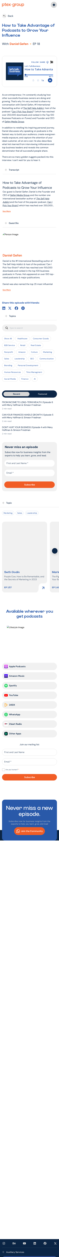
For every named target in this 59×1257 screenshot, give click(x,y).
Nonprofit (8, 352)
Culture (34, 352)
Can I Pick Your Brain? (22, 111)
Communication (47, 358)
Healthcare (22, 338)
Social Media (10, 379)
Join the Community (32, 831)
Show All (8, 338)
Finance (24, 379)
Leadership (20, 358)
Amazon (22, 352)
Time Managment (34, 372)
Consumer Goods (41, 338)
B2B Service (9, 345)
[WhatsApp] (23, 308)
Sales (6, 358)
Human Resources (12, 372)
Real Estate (36, 345)
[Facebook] (16, 308)
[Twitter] (10, 308)
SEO (32, 358)
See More (7, 211)
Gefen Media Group (14, 121)
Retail (22, 345)
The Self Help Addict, (33, 108)
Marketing (47, 352)
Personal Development (28, 365)
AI (35, 379)
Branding (8, 365)
